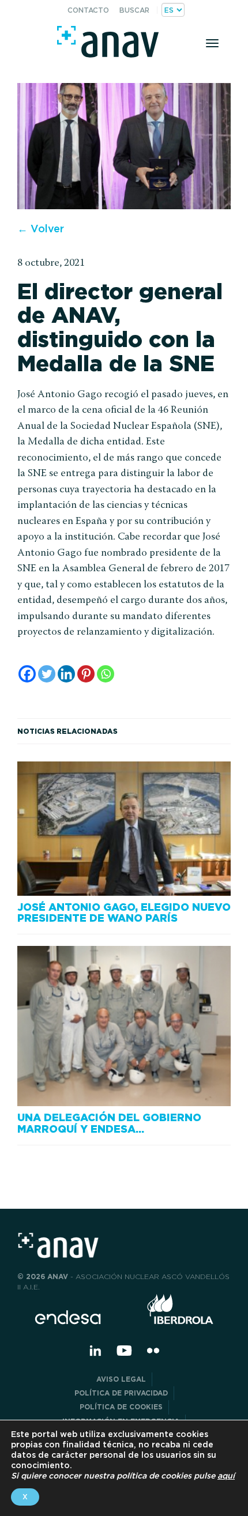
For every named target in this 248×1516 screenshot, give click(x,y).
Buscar (134, 10)
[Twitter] (46, 673)
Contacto (88, 10)
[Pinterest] (86, 673)
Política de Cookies (121, 1407)
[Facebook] (27, 673)
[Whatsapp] (105, 673)
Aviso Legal (121, 1379)
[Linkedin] (66, 673)
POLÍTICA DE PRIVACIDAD (121, 1393)
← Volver (40, 229)
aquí (226, 1475)
